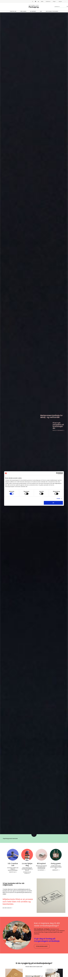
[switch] (26, 494)
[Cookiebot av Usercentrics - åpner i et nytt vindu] (57, 473)
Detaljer (58, 498)
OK (53, 502)
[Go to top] (63, 949)
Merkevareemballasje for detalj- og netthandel (51, 416)
